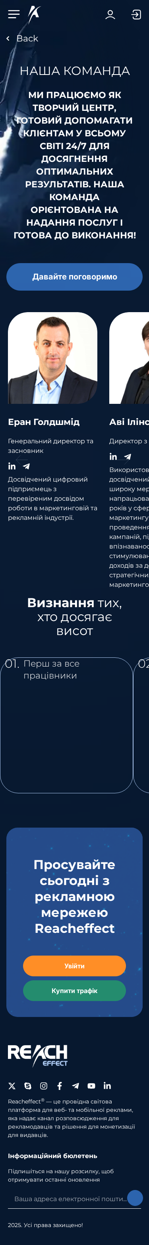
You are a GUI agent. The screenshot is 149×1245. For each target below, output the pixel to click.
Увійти (74, 966)
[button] (16, 14)
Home (74, 38)
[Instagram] (44, 1086)
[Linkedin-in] (107, 1086)
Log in (110, 14)
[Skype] (28, 1086)
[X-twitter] (12, 1086)
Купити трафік (74, 991)
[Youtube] (91, 1086)
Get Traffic (128, 14)
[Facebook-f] (60, 1086)
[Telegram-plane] (75, 1086)
